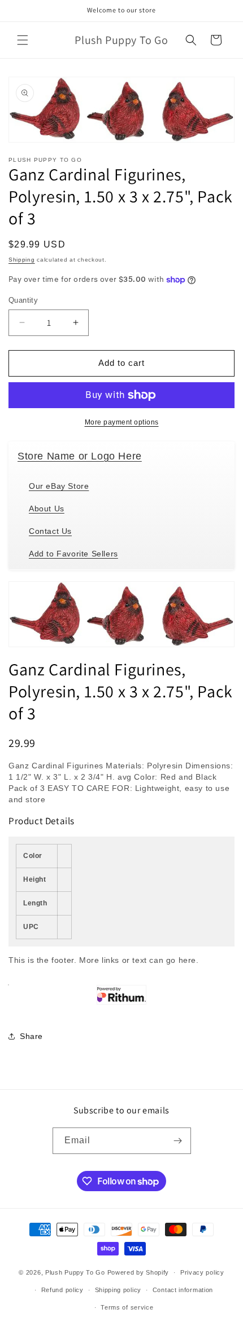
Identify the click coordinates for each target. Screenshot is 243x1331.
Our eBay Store (59, 485)
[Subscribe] (178, 1140)
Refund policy (62, 1289)
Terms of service (127, 1307)
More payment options (122, 422)
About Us (46, 508)
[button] (22, 40)
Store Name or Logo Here (80, 456)
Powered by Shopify (138, 1272)
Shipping (21, 260)
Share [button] (31, 1036)
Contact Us (50, 531)
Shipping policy (118, 1289)
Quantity (23, 300)
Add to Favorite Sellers (73, 553)
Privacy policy (202, 1272)
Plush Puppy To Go (75, 1272)
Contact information (183, 1289)
